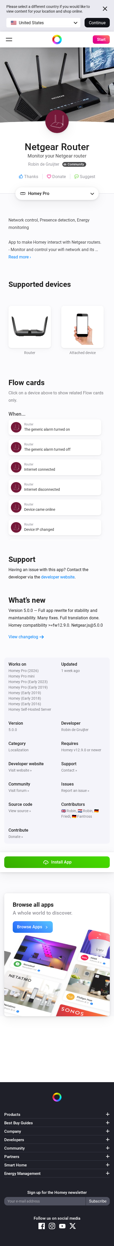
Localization (18, 750)
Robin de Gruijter (75, 730)
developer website (57, 577)
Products (12, 1114)
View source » (19, 811)
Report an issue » (75, 790)
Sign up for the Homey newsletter (57, 1192)
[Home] (57, 39)
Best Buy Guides (18, 1123)
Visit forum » (18, 790)
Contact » (69, 770)
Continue (97, 22)
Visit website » (20, 770)
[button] (43, 22)
